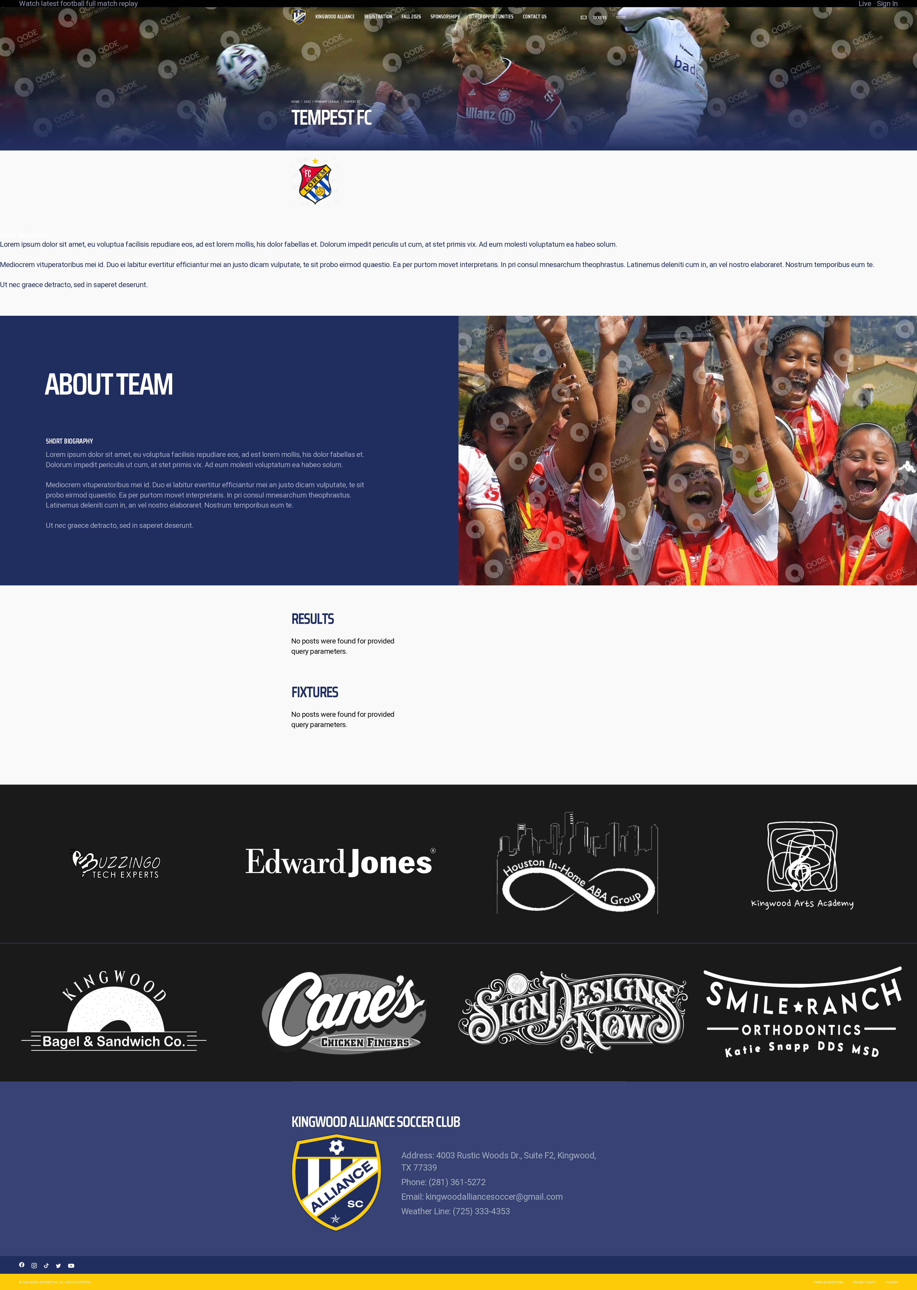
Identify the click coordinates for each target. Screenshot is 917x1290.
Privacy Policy (864, 1282)
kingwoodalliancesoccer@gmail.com (494, 1197)
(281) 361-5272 (457, 1182)
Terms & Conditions (828, 1282)
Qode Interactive (44, 1282)
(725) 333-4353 (481, 1211)
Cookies (891, 1282)
